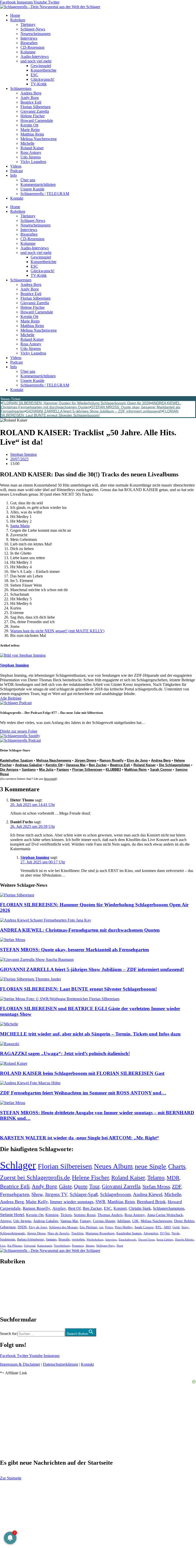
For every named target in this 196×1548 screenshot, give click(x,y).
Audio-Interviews (34, 56)
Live (2, 1245)
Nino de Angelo (58, 1233)
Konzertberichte (43, 70)
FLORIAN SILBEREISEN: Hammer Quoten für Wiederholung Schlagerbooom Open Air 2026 (76, 403)
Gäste (65, 1186)
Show (37, 1194)
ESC (34, 75)
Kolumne (27, 52)
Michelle (27, 143)
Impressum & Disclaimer (20, 1364)
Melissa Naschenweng (38, 139)
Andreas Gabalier (28, 765)
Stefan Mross (156, 1186)
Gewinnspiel (41, 65)
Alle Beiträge (10, 698)
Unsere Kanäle (32, 189)
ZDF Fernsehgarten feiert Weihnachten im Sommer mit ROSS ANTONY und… (83, 1092)
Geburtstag (8, 1227)
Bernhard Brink (151, 1201)
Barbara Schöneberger (30, 1239)
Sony (185, 1227)
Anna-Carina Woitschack (165, 1215)
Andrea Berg (30, 93)
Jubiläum (123, 1221)
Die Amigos (9, 769)
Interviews (28, 38)
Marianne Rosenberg (99, 1233)
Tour (94, 1186)
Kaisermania (44, 1245)
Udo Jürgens (30, 157)
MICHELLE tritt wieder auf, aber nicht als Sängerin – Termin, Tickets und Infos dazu (90, 1034)
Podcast (16, 171)
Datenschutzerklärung (60, 1364)
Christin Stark (140, 1208)
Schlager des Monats (63, 1227)
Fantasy (63, 769)
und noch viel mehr (36, 61)
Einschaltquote (127, 1239)
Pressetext (77, 1245)
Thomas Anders (109, 1215)
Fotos (109, 1227)
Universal (29, 1245)
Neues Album (113, 1166)
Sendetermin (7, 1239)
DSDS (22, 1227)
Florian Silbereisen (35, 107)
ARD (167, 1227)
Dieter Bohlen (184, 1221)
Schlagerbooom (115, 1194)
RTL (158, 1227)
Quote (80, 1186)
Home (15, 15)
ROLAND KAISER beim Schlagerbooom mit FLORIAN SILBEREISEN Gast (82, 1073)
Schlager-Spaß (84, 1194)
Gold (176, 1227)
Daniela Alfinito (184, 1239)
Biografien (29, 43)
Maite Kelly (37, 1201)
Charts (177, 1166)
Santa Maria (20, 526)
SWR (100, 1201)
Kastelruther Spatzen (16, 760)
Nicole (175, 1233)
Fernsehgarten (14, 1194)
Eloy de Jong (137, 760)
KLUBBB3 (113, 769)
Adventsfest (150, 1233)
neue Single (150, 1166)
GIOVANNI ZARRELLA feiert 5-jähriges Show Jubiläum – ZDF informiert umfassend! (94, 411)
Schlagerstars (20, 88)
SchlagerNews (11, 1277)
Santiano (29, 769)
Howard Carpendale (36, 120)
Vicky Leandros (33, 161)
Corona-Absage (104, 1221)
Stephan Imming (34, 857)
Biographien (10, 1290)
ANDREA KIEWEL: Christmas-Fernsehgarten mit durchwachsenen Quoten (80, 930)
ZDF (176, 1186)
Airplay (59, 1208)
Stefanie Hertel (12, 1215)
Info (13, 175)
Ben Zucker (98, 765)
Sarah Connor (161, 769)
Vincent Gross (146, 1239)
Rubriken (17, 20)
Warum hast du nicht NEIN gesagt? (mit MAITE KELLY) (57, 631)
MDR (173, 1177)
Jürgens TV (56, 1194)
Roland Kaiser (32, 148)
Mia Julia (46, 769)
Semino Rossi (84, 1215)
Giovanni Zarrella (34, 111)
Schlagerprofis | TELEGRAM (44, 193)
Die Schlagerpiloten (174, 765)
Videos (15, 166)
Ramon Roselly (112, 760)
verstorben (78, 1239)
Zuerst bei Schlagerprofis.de (35, 1177)
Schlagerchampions (168, 1208)
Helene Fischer (32, 116)
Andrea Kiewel (147, 1194)
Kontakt (16, 198)
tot (101, 1227)
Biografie (64, 1239)
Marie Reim (30, 129)
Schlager (18, 1165)
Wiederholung (95, 1239)
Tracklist (77, 1233)
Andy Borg (29, 97)
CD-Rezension (32, 47)
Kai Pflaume (14, 1245)
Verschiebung (62, 1245)
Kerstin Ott (29, 125)
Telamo (156, 1177)
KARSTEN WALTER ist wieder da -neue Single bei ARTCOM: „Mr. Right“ (79, 1137)
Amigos (5, 1221)
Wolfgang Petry (105, 1245)
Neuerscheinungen (35, 33)
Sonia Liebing (164, 1239)
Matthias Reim (32, 134)
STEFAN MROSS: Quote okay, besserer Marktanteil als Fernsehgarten (74, 949)
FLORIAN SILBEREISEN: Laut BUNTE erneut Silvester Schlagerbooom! (89, 413)
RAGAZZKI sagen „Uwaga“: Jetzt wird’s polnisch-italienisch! (65, 1053)
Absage (89, 1245)
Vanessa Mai (75, 765)
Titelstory (27, 24)
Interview (111, 1239)
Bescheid (50, 778)
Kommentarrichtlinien (38, 184)
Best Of (74, 1208)
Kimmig (51, 1215)
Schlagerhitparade (12, 1233)
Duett (120, 1245)
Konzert (120, 1208)
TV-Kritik (39, 84)
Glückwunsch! (42, 79)
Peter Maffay (123, 1227)
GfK (135, 1221)
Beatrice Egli (30, 102)
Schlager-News (32, 29)
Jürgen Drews (85, 760)
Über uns (27, 180)
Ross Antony (30, 152)
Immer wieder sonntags (71, 1201)
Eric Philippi (88, 1227)
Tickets (66, 1215)
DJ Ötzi (164, 1233)
